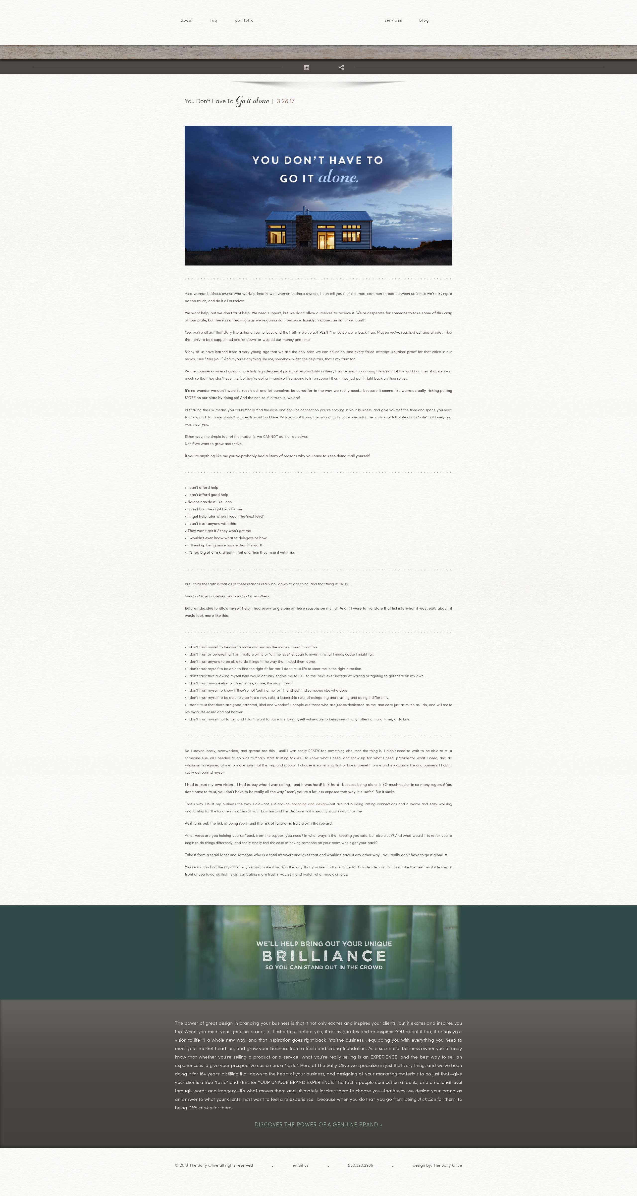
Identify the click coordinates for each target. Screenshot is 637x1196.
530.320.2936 (360, 1165)
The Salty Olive (447, 1165)
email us (300, 1165)
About (186, 20)
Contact (188, 46)
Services (393, 20)
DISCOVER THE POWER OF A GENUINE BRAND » (319, 1124)
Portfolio (244, 20)
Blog (424, 20)
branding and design (309, 803)
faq (214, 20)
